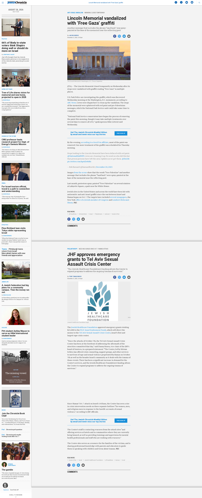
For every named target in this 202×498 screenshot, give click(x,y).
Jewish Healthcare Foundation (84, 327)
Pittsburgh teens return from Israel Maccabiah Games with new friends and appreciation (13, 252)
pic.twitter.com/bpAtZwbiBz (79, 161)
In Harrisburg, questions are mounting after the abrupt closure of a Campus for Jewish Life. (15, 299)
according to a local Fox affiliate (94, 142)
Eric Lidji (16, 376)
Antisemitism (83, 214)
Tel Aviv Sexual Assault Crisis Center (95, 332)
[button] (199, 2)
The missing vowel (15, 373)
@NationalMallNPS (75, 156)
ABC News (71, 102)
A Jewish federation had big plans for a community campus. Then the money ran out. (15, 288)
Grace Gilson (7, 295)
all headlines (72, 214)
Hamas (117, 460)
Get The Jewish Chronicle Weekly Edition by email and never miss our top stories (88, 133)
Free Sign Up (121, 133)
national (107, 214)
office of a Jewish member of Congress (92, 200)
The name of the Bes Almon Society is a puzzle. (16, 381)
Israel (91, 214)
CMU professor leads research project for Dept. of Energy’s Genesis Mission (15, 142)
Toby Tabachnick (75, 276)
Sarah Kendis (12, 465)
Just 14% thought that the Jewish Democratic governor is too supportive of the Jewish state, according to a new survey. (15, 60)
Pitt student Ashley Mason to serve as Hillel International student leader (16, 333)
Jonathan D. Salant (9, 54)
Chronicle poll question (14, 429)
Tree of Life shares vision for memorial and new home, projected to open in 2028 (16, 94)
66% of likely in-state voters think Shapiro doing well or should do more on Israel (15, 46)
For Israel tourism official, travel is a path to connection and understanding (16, 188)
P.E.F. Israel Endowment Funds (93, 330)
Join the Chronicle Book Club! (13, 414)
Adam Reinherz (7, 235)
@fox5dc (126, 158)
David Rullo (6, 100)
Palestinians (98, 214)
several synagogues (118, 197)
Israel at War (115, 214)
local (123, 460)
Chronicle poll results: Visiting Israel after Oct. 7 (11, 435)
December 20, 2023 (104, 167)
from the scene (80, 172)
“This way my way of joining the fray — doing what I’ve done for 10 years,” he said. (15, 197)
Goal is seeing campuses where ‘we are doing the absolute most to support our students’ (14, 343)
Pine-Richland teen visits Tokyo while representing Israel (14, 230)
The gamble (7, 469)
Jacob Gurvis (74, 35)
